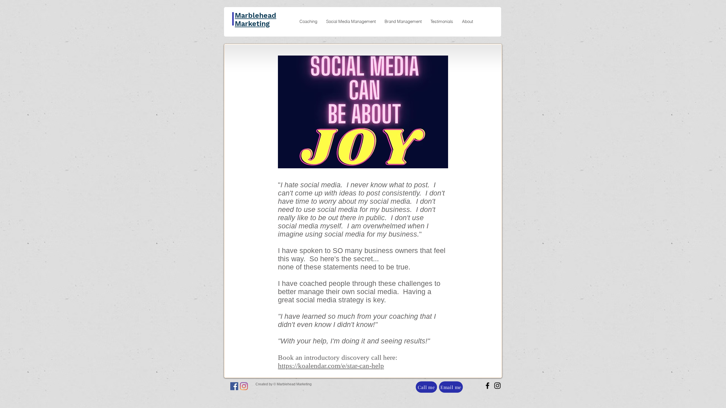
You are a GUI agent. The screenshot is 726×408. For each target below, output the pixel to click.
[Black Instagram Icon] (497, 385)
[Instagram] (244, 386)
